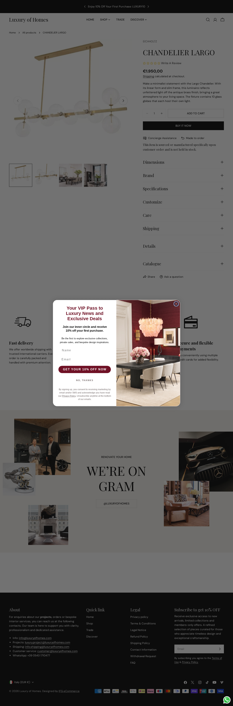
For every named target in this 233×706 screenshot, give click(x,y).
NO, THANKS (84, 380)
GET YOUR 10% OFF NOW (84, 369)
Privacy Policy (69, 396)
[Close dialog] (176, 304)
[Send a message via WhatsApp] (227, 700)
